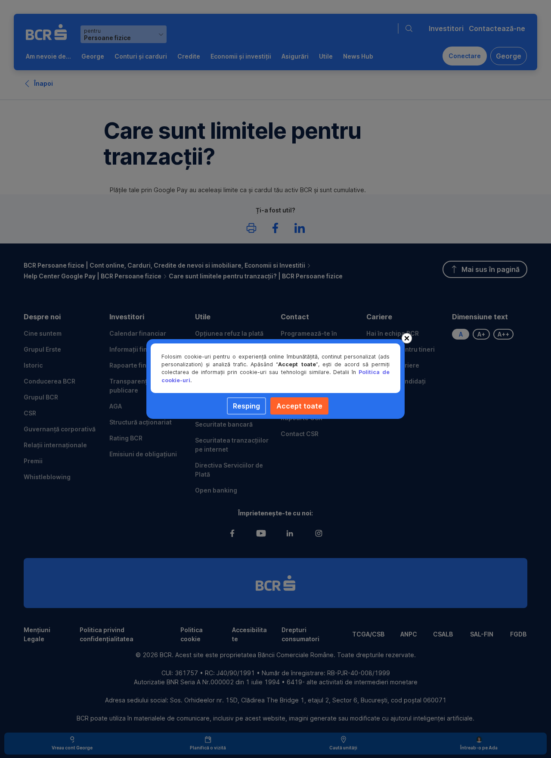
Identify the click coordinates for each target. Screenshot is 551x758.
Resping (246, 406)
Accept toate (299, 406)
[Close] (407, 338)
